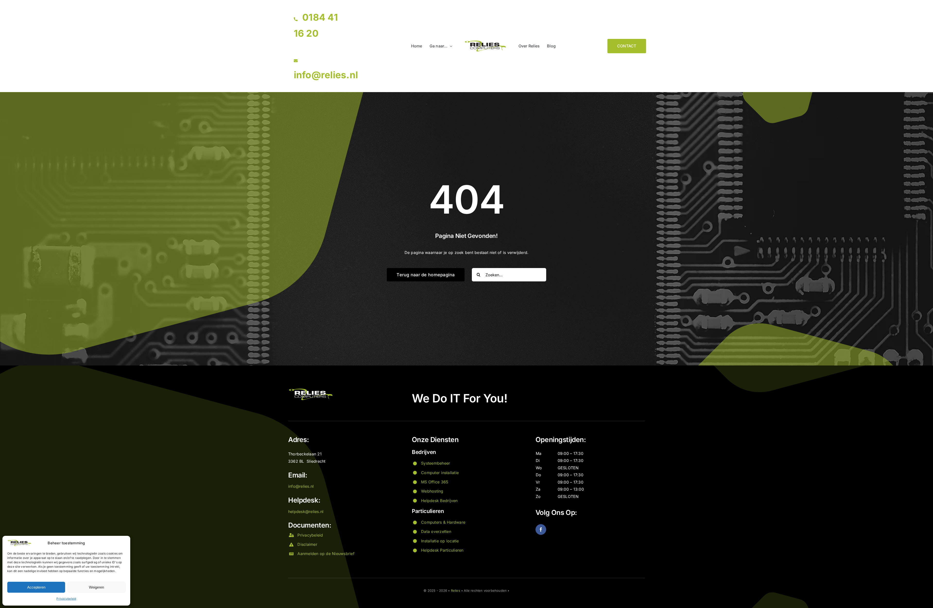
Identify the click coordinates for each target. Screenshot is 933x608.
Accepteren (36, 587)
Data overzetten (436, 531)
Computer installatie (440, 472)
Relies (455, 590)
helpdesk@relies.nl (305, 511)
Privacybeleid (66, 598)
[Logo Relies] (485, 41)
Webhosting (432, 491)
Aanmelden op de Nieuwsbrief (325, 553)
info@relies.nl (326, 74)
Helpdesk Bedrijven (439, 500)
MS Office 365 (434, 481)
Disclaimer (307, 544)
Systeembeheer (435, 463)
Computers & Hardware (443, 522)
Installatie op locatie (440, 541)
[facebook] (541, 529)
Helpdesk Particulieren (442, 550)
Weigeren (96, 587)
